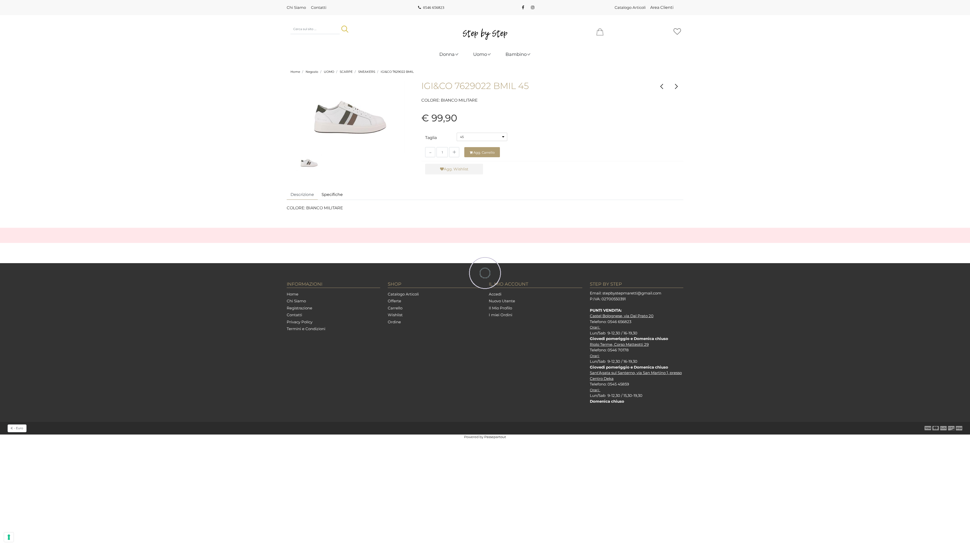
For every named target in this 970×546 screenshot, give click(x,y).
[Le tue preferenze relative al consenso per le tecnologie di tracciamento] (9, 537)
